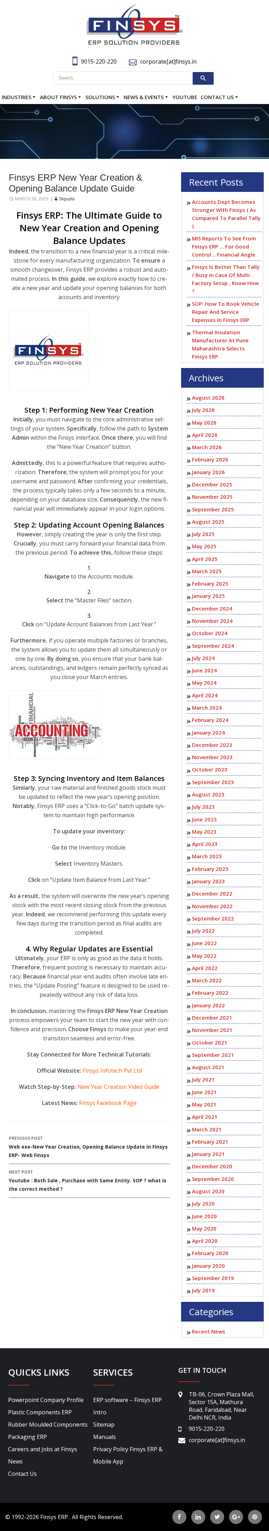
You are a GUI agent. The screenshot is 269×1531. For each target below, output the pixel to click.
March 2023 (207, 856)
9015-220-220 (99, 61)
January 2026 (208, 472)
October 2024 (209, 633)
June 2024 (204, 670)
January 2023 (208, 881)
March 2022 (207, 980)
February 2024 (210, 719)
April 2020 (205, 1240)
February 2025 (210, 583)
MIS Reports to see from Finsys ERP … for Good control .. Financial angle (224, 246)
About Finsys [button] (58, 97)
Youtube (184, 97)
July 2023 (203, 806)
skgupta (67, 198)
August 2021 (208, 1067)
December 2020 (212, 1166)
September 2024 (213, 645)
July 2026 (203, 409)
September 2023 (213, 782)
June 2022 (204, 943)
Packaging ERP (27, 1437)
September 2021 (213, 1054)
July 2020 (203, 1203)
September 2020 (213, 1178)
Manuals (104, 1437)
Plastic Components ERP (40, 1412)
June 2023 (204, 819)
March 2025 (207, 571)
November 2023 (212, 757)
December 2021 (212, 1017)
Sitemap (104, 1424)
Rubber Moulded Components (48, 1424)
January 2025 (208, 595)
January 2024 (208, 732)
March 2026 (207, 447)
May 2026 (204, 422)
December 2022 (212, 893)
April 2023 (205, 843)
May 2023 (204, 831)
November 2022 (212, 906)
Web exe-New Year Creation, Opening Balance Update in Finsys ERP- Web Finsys (88, 1146)
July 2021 (203, 1079)
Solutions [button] (100, 97)
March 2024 (207, 707)
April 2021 (205, 1116)
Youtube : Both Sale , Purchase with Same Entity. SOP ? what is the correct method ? (87, 1180)
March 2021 (207, 1129)
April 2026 (205, 434)
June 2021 (204, 1092)
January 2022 (208, 1005)
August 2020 (208, 1191)
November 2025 (212, 496)
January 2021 (208, 1153)
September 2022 (213, 918)
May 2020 (204, 1228)
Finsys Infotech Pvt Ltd (112, 1070)
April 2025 (205, 558)
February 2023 (210, 868)
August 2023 (208, 794)
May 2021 (204, 1104)
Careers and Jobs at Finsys (42, 1449)
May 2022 (204, 955)
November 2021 (212, 1029)
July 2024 (203, 657)
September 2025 (213, 509)
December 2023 (212, 744)
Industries (16, 97)
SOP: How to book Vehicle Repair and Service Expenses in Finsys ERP (225, 311)
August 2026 (208, 397)
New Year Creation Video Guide (118, 1087)
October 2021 (209, 1042)
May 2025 (204, 546)
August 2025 (208, 521)
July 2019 (203, 1290)
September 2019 (213, 1277)
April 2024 (205, 695)
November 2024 (212, 620)
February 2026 (210, 459)
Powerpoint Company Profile (46, 1400)
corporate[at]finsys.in (168, 61)
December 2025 (212, 484)
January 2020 (208, 1265)
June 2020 (204, 1216)
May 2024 (204, 682)
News (15, 1461)
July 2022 (203, 930)
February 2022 (210, 992)
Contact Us (217, 97)
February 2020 (210, 1253)
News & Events (144, 97)
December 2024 (212, 608)
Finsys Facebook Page (108, 1103)
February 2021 (210, 1141)
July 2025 (203, 533)
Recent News (208, 1331)
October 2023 (209, 769)
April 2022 (205, 967)
